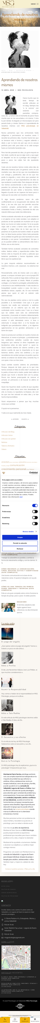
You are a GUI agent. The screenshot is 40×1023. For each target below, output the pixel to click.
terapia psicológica (22, 809)
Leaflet (18, 969)
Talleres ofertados (7, 446)
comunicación (17, 465)
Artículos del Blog (7, 432)
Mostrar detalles (28, 531)
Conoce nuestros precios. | (15, 869)
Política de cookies (8, 889)
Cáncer (31, 469)
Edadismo (22, 602)
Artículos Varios (7, 435)
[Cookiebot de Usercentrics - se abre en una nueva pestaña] (29, 473)
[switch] (35, 511)
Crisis (27, 469)
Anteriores (16, 419)
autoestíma (22, 462)
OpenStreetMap (26, 969)
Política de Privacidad (9, 896)
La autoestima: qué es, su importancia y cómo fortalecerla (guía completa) (19, 552)
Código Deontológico (9, 892)
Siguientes (24, 419)
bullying (3, 465)
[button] (35, 4)
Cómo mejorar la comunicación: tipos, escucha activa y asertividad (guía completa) (19, 570)
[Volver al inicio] (8, 4)
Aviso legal (5, 886)
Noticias (4, 442)
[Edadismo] (8, 607)
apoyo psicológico (14, 462)
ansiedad (5, 462)
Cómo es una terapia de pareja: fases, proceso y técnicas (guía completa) (17, 588)
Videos (3, 449)
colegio (8, 465)
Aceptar (20, 537)
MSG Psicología (25, 90)
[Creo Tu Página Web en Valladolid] (20, 1006)
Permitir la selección (20, 543)
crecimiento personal (13, 468)
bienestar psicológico (32, 462)
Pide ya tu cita (30, 869)
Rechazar (20, 549)
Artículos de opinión (8, 439)
